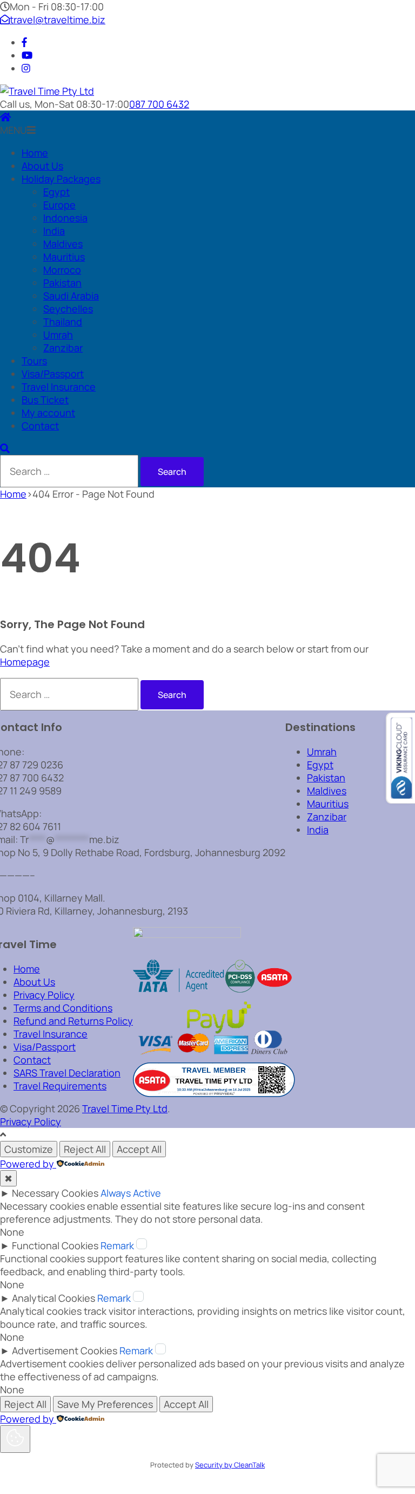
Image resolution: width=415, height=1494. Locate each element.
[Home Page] (5, 116)
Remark (117, 1245)
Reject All (85, 1149)
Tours (34, 360)
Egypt (56, 191)
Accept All (139, 1149)
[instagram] (26, 68)
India (54, 230)
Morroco (62, 269)
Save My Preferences (105, 1404)
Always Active (131, 1192)
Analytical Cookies (53, 1297)
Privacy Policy (44, 994)
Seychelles (68, 308)
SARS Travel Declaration (67, 1072)
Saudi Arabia (71, 295)
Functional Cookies (55, 1245)
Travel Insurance (59, 386)
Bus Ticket (45, 399)
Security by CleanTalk (230, 1465)
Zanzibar (63, 347)
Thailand (62, 321)
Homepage (25, 661)
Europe (59, 204)
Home (35, 152)
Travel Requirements (60, 1085)
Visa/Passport (53, 373)
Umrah (58, 334)
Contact (40, 425)
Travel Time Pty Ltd (125, 1108)
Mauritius (64, 256)
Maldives (63, 243)
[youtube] (27, 55)
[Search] (5, 448)
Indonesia (65, 217)
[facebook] (24, 42)
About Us (42, 165)
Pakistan (62, 282)
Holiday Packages (61, 178)
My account (48, 412)
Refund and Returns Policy (73, 1020)
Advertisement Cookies (64, 1350)
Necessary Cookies (55, 1192)
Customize (28, 1149)
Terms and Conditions (63, 1007)
